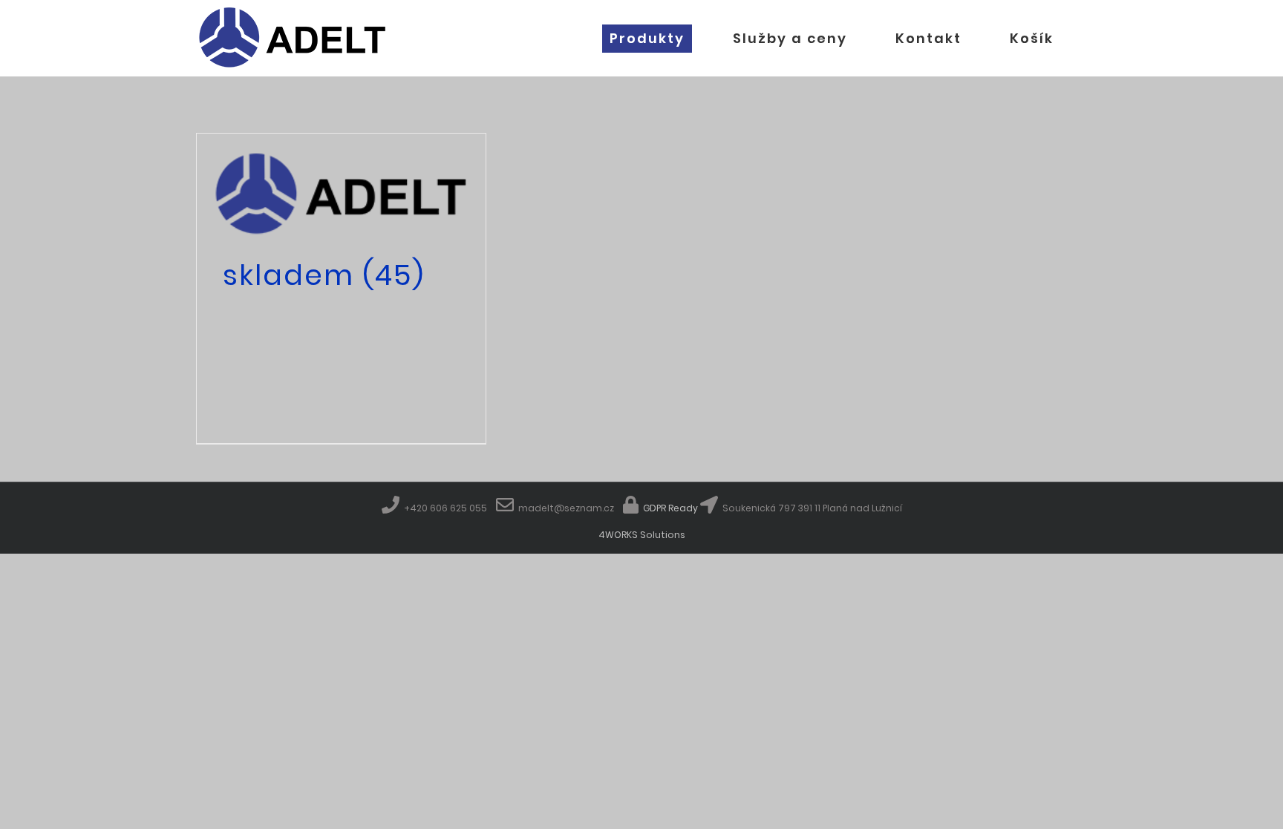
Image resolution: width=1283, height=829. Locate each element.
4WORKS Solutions (641, 534)
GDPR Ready (669, 508)
